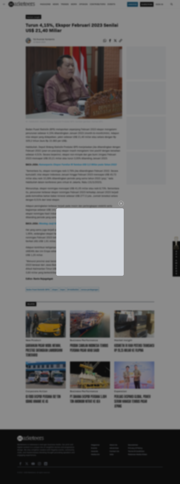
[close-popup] (121, 203)
